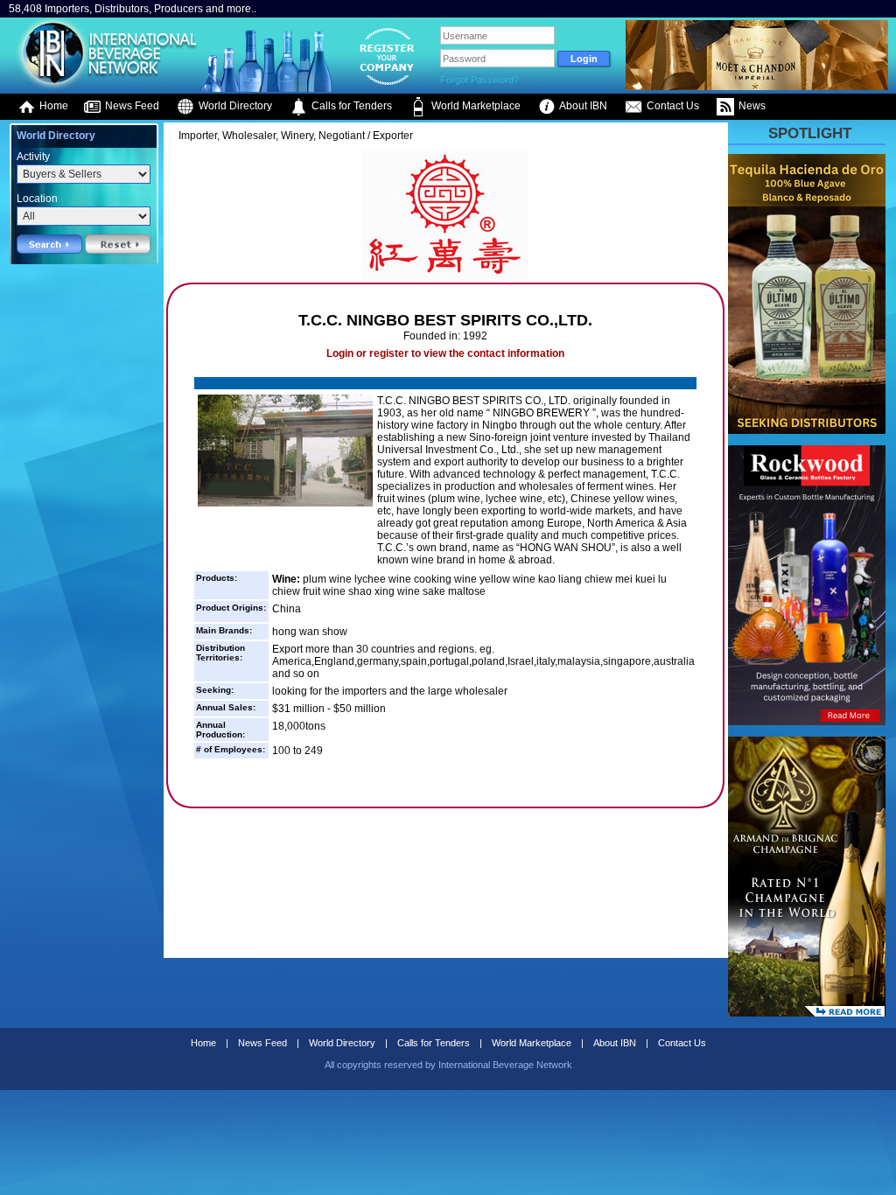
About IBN (582, 106)
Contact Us (671, 106)
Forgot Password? (479, 79)
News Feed (130, 106)
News (751, 106)
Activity (33, 156)
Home (52, 106)
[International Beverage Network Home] (104, 87)
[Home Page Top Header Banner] (757, 86)
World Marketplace (475, 106)
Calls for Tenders (350, 106)
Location (37, 198)
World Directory (234, 106)
